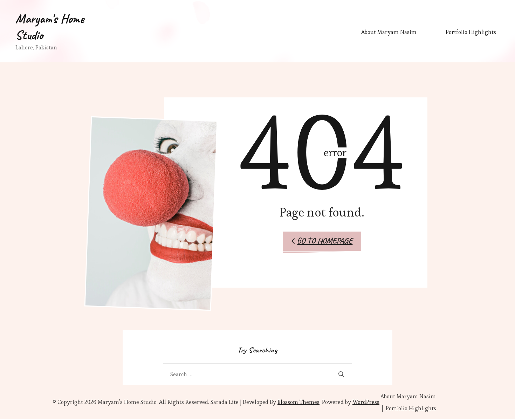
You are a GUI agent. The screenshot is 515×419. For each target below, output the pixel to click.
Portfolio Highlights (471, 32)
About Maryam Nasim (389, 32)
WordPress (365, 402)
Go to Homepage (324, 241)
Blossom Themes (298, 402)
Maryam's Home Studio (49, 27)
